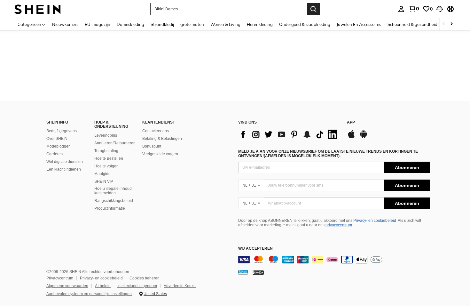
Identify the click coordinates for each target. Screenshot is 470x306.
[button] (439, 9)
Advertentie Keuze (180, 286)
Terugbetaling (106, 151)
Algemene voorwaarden (67, 286)
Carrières (54, 154)
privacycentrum (338, 225)
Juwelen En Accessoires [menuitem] (359, 24)
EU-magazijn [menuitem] (97, 24)
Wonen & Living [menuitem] (225, 24)
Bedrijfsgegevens (61, 131)
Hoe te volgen (106, 166)
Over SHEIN (56, 138)
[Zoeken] (313, 9)
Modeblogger (58, 146)
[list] (289, 134)
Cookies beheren (144, 278)
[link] (413, 8)
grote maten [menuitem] (192, 24)
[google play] (363, 137)
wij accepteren (255, 248)
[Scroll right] (451, 24)
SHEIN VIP (103, 181)
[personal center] (401, 9)
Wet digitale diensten (64, 161)
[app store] (351, 137)
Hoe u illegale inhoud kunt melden (113, 190)
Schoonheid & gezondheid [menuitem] (412, 24)
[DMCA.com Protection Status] (258, 272)
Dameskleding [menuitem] (130, 24)
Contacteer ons (155, 131)
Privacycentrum (59, 278)
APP (351, 122)
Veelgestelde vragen (160, 154)
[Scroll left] (444, 24)
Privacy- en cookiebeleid (374, 220)
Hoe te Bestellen (108, 158)
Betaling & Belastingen (162, 138)
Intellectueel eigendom (137, 286)
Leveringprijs (105, 135)
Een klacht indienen (63, 169)
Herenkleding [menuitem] (260, 24)
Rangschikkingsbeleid (113, 200)
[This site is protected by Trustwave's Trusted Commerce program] (243, 272)
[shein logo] (37, 8)
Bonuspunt (151, 146)
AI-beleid (103, 286)
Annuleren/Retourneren (115, 143)
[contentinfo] (334, 259)
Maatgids (102, 174)
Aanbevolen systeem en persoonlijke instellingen (89, 294)
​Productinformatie (109, 208)
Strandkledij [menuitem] (162, 24)
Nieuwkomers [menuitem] (65, 24)
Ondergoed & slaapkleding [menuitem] (304, 24)
